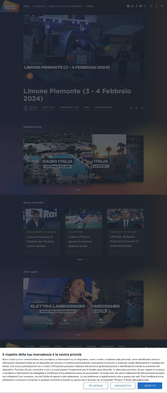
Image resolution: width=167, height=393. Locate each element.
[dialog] (83, 370)
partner (19, 359)
